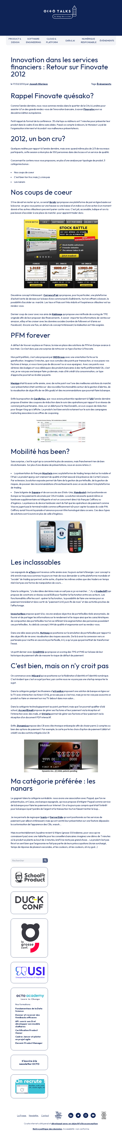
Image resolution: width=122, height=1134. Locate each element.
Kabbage (57, 314)
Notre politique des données (47, 1129)
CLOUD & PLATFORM (52, 40)
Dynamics (22, 725)
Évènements (104, 83)
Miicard (36, 675)
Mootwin (47, 473)
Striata (46, 713)
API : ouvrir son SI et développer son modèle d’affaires (27, 1024)
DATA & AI (70, 40)
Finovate (88, 109)
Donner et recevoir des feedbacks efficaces (27, 1016)
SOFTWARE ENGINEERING (33, 40)
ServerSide (56, 817)
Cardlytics (40, 398)
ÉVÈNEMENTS (107, 40)
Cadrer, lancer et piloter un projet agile (28, 1038)
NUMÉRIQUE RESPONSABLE (88, 40)
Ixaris (43, 817)
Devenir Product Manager (29, 1043)
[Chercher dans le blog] (45, 860)
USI (92, 398)
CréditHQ (38, 651)
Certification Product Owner (26, 1031)
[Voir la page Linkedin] (70, 1115)
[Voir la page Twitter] (78, 1115)
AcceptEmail (25, 710)
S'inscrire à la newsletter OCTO (29, 1062)
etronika (58, 691)
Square (36, 492)
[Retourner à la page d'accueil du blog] (61, 12)
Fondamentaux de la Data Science (28, 1010)
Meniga (15, 383)
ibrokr (52, 202)
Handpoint (80, 492)
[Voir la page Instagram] (85, 1115)
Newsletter (34, 1115)
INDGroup (59, 357)
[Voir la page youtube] (93, 1115)
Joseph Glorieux (38, 83)
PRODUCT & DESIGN (15, 40)
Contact (45, 1115)
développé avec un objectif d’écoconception (74, 1123)
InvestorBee (18, 613)
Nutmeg (45, 632)
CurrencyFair (51, 295)
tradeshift (102, 591)
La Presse (21, 1115)
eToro (32, 572)
